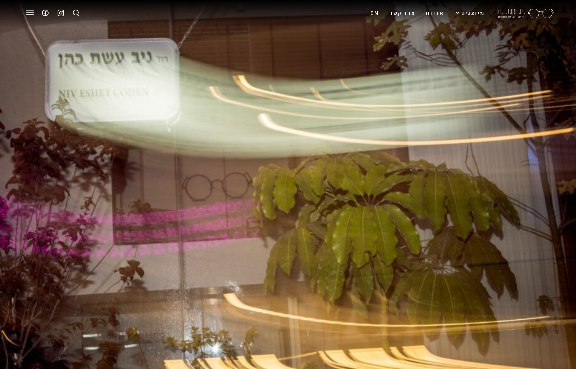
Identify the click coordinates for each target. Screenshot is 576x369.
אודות (435, 13)
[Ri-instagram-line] (61, 13)
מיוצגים (472, 13)
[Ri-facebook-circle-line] (45, 13)
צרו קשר (402, 13)
